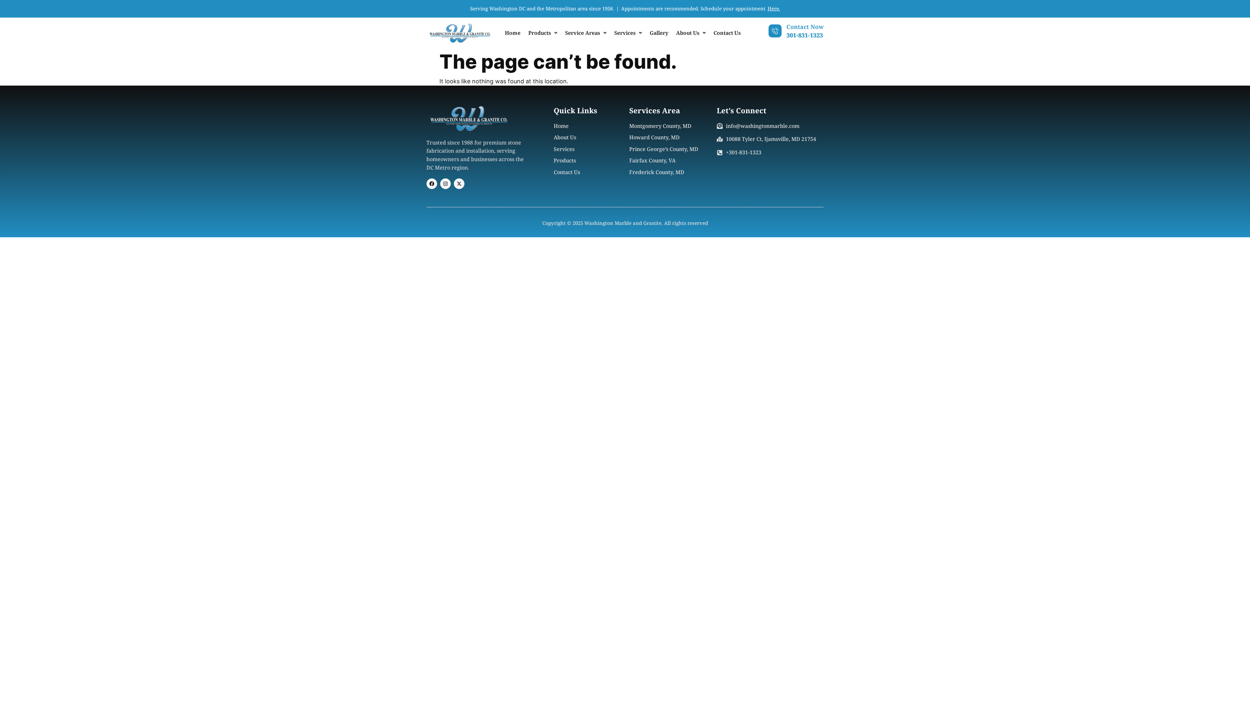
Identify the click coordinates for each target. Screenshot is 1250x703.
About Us (688, 32)
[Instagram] (445, 183)
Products (539, 32)
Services (625, 32)
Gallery (659, 32)
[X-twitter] (459, 183)
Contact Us (727, 32)
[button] (542, 32)
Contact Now (805, 27)
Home (513, 32)
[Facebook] (431, 183)
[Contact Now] (775, 31)
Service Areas (582, 32)
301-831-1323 (804, 35)
